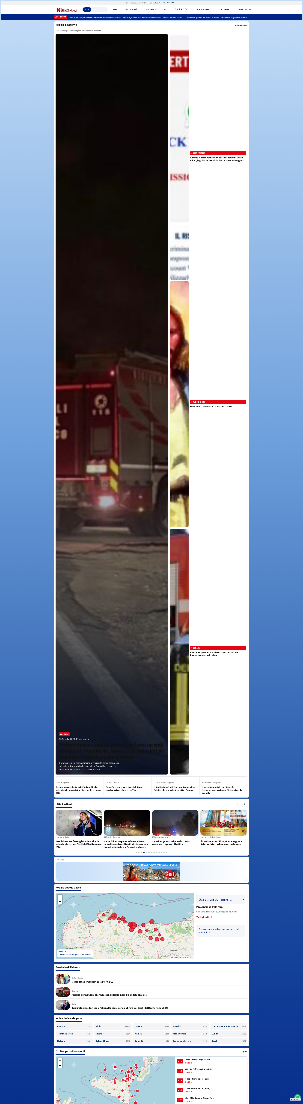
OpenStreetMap (187, 957)
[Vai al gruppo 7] (151, 852)
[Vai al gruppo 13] (166, 852)
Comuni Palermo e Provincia (229, 1026)
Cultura (229, 1033)
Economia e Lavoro (190, 1041)
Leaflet (175, 957)
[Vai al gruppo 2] (139, 852)
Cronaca (74, 1026)
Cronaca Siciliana (156, 9)
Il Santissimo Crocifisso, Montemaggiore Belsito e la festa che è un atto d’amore (227, 17)
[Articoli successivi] (244, 804)
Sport (229, 1041)
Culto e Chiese (113, 1041)
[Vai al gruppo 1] (136, 852)
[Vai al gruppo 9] (156, 852)
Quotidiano (99, 10)
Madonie (74, 1041)
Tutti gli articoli (204, 917)
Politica (151, 1033)
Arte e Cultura (190, 1033)
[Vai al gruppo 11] (161, 852)
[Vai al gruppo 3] (141, 852)
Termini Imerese (74, 1033)
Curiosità (151, 1041)
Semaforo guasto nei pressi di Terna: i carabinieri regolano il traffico (156, 17)
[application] (125, 926)
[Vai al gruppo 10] (159, 852)
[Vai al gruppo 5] (146, 852)
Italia (114, 9)
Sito (87, 10)
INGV (245, 1052)
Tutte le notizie (241, 25)
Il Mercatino (204, 9)
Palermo (113, 1033)
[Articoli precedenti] (238, 804)
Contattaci (245, 9)
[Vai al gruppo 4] (144, 852)
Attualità (131, 9)
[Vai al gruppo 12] (164, 852)
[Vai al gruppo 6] (149, 852)
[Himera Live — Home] (67, 9)
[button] (60, 897)
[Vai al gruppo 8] (154, 852)
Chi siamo (225, 9)
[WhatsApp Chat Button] (297, 1097)
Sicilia (179, 9)
